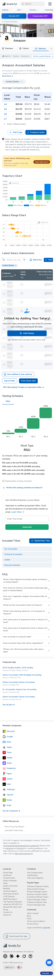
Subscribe (37, 259)
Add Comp (17, 132)
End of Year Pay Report (14, 826)
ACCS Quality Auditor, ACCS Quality (18, 667)
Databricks (11, 768)
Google (10, 736)
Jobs (19, 10)
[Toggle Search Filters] (24, 260)
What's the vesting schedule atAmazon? (24, 487)
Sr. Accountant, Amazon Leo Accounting (19, 689)
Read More (6, 76)
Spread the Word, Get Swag (12, 908)
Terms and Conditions (36, 921)
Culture (26, 48)
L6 (5, 114)
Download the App (18, 936)
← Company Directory (10, 22)
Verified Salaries (10, 891)
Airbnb (9, 779)
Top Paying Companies (12, 901)
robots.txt (9, 848)
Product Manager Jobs (36, 905)
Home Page (8, 872)
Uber (9, 784)
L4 (5, 104)
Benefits (6, 888)
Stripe (9, 763)
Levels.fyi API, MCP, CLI (12, 904)
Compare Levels (37, 132)
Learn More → (17, 512)
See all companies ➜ (11, 811)
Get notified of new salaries (19, 374)
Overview (9, 48)
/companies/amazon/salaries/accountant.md (21, 845)
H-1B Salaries (9, 896)
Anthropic (11, 789)
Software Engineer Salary (38, 886)
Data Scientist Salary (36, 889)
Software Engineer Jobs (37, 902)
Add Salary (28, 333)
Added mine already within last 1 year (28, 340)
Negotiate (45, 973)
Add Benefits (32, 875)
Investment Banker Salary (37, 897)
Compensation (9, 878)
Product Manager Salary (37, 891)
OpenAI (10, 794)
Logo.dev (46, 927)
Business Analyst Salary (37, 894)
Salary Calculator (10, 886)
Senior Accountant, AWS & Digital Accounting (22, 675)
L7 (5, 118)
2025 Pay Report (10, 899)
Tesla (9, 752)
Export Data (9, 380)
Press (29, 918)
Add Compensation (35, 872)
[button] (9, 265)
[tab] (8, 48)
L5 (5, 109)
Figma (9, 773)
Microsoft (11, 731)
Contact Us (7, 912)
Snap (9, 805)
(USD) (49, 272)
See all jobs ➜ (9, 704)
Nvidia (9, 800)
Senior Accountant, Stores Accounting (19, 682)
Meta (9, 742)
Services (32, 10)
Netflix (9, 757)
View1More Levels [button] (16, 124)
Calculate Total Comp (14, 830)
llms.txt (21, 848)
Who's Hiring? (33, 913)
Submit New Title (42, 540)
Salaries (5, 10)
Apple (9, 747)
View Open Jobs (28, 380)
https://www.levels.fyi (24, 853)
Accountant (25, 56)
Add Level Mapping (35, 878)
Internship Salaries (11, 894)
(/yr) (35, 99)
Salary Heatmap (10, 880)
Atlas (5, 883)
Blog (29, 916)
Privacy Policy (32, 924)
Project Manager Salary (37, 899)
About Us (7, 915)
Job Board (7, 875)
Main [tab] (8, 401)
